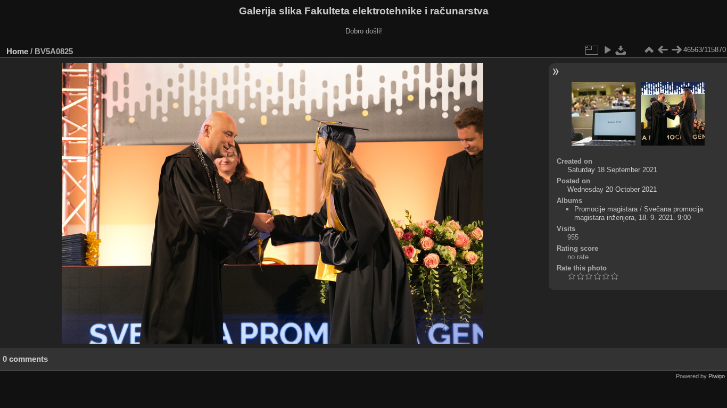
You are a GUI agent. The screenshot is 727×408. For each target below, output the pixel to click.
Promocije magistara (606, 209)
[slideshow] (607, 50)
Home (17, 51)
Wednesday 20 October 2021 (612, 189)
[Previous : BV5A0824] (663, 50)
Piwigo (716, 376)
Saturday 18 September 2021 (612, 170)
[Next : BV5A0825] (676, 50)
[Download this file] (621, 50)
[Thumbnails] (649, 50)
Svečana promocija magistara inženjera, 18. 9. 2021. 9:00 (638, 213)
